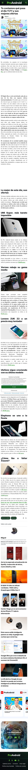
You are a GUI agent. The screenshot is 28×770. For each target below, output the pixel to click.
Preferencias (14, 390)
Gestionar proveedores (7, 384)
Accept (14, 386)
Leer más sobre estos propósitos (17, 384)
